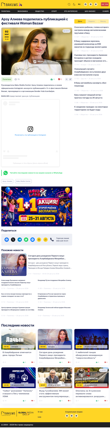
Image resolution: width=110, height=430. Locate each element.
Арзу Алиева (7, 181)
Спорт (54, 11)
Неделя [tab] (91, 21)
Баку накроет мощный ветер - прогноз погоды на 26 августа (88, 96)
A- (67, 79)
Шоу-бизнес (90, 11)
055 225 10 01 (62, 241)
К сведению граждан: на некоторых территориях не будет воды (91, 108)
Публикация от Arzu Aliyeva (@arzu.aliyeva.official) (30, 163)
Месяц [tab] (103, 21)
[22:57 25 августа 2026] (55, 378)
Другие (83, 78)
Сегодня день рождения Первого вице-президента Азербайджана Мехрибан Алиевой (46, 258)
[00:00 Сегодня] (55, 339)
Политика (5, 11)
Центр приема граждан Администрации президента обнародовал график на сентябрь (17, 309)
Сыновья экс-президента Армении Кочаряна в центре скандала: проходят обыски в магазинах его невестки (90, 58)
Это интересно (70, 11)
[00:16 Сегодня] (18, 339)
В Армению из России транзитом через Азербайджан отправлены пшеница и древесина (52, 296)
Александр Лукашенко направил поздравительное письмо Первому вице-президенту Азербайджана (16, 282)
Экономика (23, 11)
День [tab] (80, 21)
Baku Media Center (23, 181)
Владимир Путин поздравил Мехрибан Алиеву (54, 280)
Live (106, 4)
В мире (106, 11)
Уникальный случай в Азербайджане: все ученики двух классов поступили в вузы (90, 72)
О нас (40, 412)
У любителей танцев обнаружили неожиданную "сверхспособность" (89, 355)
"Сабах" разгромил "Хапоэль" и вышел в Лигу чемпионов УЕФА (18, 394)
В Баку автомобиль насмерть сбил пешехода (90, 84)
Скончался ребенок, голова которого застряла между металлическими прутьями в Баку (91, 30)
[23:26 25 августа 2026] (18, 378)
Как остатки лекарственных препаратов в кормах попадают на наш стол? (16, 295)
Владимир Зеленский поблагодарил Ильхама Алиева (54, 309)
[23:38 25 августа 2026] (91, 339)
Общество (39, 11)
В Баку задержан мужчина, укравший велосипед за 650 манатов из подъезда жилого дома (90, 44)
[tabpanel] (91, 71)
